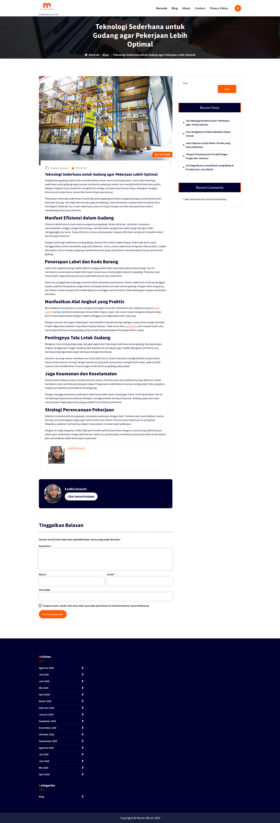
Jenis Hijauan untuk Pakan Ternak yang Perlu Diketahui (208, 145)
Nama (43, 574)
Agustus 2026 (46, 667)
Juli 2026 (44, 674)
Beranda (161, 8)
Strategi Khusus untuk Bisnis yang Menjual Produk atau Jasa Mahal (209, 167)
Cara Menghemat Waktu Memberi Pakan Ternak (208, 133)
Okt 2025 (164, 154)
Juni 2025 (44, 761)
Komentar (45, 546)
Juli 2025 (44, 754)
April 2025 (44, 774)
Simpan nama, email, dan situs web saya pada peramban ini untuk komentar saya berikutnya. (96, 605)
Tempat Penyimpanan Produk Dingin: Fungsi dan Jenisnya (207, 156)
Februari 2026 (46, 707)
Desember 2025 (47, 721)
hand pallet (131, 326)
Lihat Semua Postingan (81, 496)
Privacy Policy (219, 8)
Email (111, 574)
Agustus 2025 (46, 747)
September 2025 (48, 741)
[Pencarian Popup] (238, 8)
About (186, 8)
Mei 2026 (43, 687)
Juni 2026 (44, 681)
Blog (175, 8)
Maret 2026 (45, 701)
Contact (200, 8)
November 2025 (47, 727)
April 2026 (44, 694)
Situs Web (44, 589)
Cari (185, 83)
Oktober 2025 (46, 734)
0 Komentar (81, 167)
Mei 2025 (43, 767)
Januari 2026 (46, 714)
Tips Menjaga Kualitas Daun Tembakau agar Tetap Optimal (208, 122)
